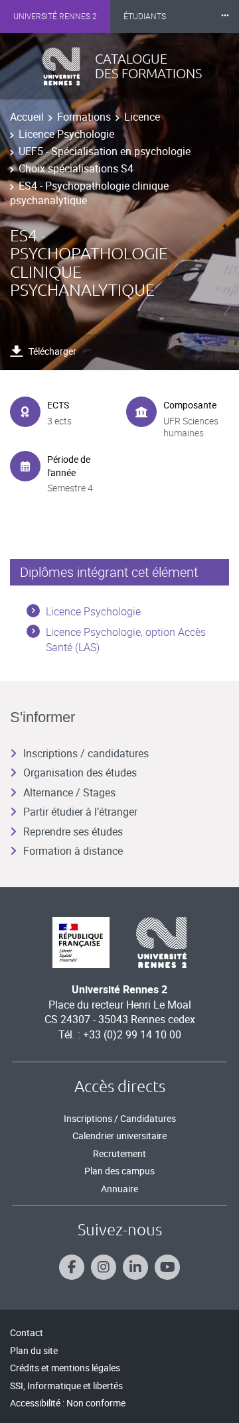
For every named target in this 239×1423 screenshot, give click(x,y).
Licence (142, 116)
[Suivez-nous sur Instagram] (103, 1267)
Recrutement (119, 1153)
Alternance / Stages (69, 792)
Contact (26, 1332)
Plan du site (34, 1350)
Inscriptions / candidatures (86, 753)
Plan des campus (119, 1170)
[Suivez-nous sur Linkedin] (135, 1267)
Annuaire (119, 1188)
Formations (84, 116)
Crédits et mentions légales (65, 1367)
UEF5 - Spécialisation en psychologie (105, 151)
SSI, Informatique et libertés (66, 1385)
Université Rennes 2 (55, 16)
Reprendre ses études (73, 831)
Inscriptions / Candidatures (120, 1118)
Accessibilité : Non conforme (67, 1402)
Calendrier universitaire (119, 1135)
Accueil (27, 116)
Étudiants (144, 16)
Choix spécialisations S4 (76, 168)
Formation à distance (73, 850)
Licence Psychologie (66, 134)
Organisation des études (80, 772)
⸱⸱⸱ (225, 16)
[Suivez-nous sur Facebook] (71, 1267)
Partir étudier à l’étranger (80, 811)
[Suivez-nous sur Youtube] (167, 1267)
